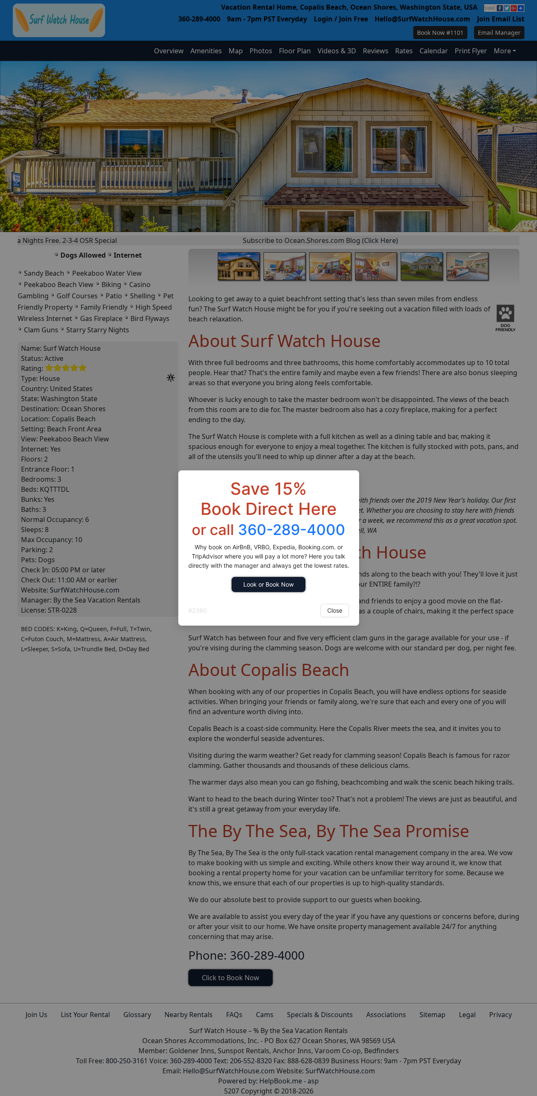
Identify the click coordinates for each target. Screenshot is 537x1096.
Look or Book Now (268, 584)
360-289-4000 (291, 529)
